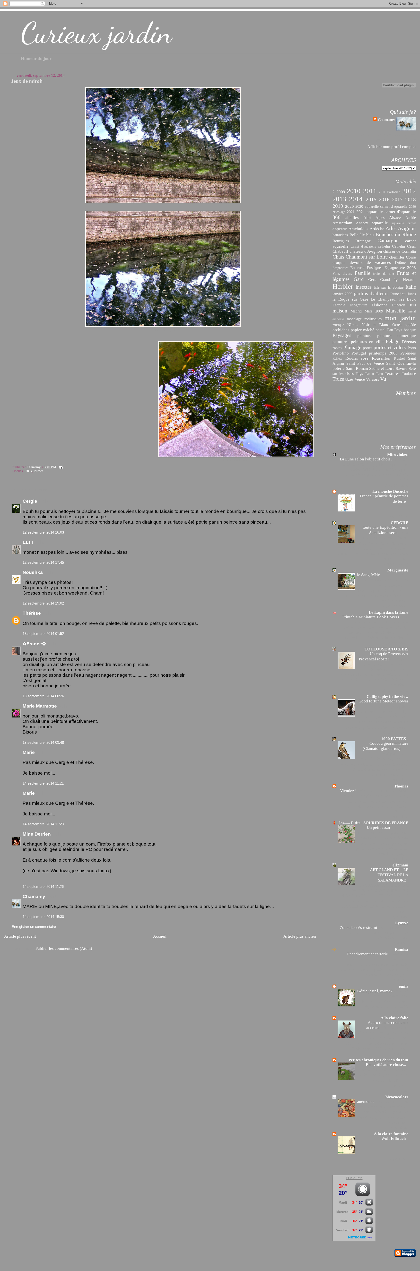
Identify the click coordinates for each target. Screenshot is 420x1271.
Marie (29, 752)
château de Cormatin (399, 251)
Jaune (394, 294)
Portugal (358, 353)
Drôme (400, 262)
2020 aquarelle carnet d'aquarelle (381, 206)
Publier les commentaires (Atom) (63, 948)
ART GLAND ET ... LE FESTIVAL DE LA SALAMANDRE (389, 874)
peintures (340, 341)
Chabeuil (340, 251)
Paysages (341, 335)
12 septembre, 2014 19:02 (43, 603)
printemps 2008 (383, 353)
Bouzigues (340, 241)
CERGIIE (399, 522)
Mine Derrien (37, 834)
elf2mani (400, 865)
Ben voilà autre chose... (386, 1064)
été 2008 (408, 267)
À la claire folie (394, 1018)
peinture (364, 335)
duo (413, 262)
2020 (349, 206)
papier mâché (362, 329)
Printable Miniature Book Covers (371, 617)
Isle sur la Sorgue (388, 287)
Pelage (392, 341)
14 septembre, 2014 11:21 (43, 783)
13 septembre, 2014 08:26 (43, 696)
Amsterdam (342, 222)
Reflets (337, 358)
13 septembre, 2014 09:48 (43, 742)
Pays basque (405, 329)
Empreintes (340, 268)
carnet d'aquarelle (363, 246)
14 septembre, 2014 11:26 (43, 886)
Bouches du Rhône (396, 234)
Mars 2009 (374, 311)
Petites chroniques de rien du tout (378, 1060)
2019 (337, 206)
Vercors (372, 379)
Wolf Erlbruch (394, 1138)
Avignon (407, 228)
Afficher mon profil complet (391, 146)
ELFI (28, 542)
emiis (403, 986)
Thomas (401, 786)
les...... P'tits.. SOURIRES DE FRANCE (373, 823)
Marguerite (397, 570)
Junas (411, 294)
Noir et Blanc (375, 324)
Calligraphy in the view (387, 696)
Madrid (356, 311)
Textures (392, 373)
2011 (369, 191)
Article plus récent (20, 936)
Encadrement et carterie (368, 954)
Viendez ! (349, 790)
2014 (29, 471)
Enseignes (374, 268)
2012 (409, 191)
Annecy (362, 223)
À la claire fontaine (391, 1134)
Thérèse (32, 613)
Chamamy (34, 896)
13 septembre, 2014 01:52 (43, 633)
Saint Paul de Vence (365, 363)
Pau (390, 330)
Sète (412, 368)
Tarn (379, 374)
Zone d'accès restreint (359, 927)
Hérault (409, 279)
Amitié (410, 218)
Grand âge (389, 279)
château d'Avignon (366, 251)
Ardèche (377, 228)
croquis (338, 262)
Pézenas (409, 341)
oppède (410, 325)
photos (336, 348)
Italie (410, 287)
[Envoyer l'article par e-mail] (60, 467)
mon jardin (400, 318)
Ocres (396, 325)
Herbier (342, 286)
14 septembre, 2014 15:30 (43, 917)
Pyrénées (408, 353)
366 (336, 217)
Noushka (33, 572)
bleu (370, 234)
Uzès (349, 379)
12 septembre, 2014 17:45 (43, 562)
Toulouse (409, 374)
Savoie (401, 368)
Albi (367, 217)
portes (367, 348)
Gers (372, 279)
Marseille (395, 311)
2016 (384, 199)
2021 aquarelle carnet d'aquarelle (386, 211)
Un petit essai (379, 827)
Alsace (395, 217)
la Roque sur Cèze (350, 299)
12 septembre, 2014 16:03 (43, 532)
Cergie (30, 501)
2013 (339, 199)
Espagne (391, 268)
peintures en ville (367, 341)
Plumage (352, 347)
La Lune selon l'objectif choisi (366, 459)
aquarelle (380, 222)
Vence (360, 379)
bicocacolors (396, 1097)
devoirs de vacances (370, 262)
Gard (359, 279)
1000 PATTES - (394, 738)
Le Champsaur (384, 299)
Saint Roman (357, 368)
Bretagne (363, 240)
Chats (338, 257)
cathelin (384, 246)
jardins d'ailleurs (371, 293)
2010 (353, 191)
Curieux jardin (96, 33)
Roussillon (381, 358)
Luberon (398, 305)
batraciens (340, 235)
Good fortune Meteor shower (383, 701)
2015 (371, 199)
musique (338, 325)
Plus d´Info (354, 1178)
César (411, 246)
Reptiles (351, 358)
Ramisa (401, 949)
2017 (397, 199)
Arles (390, 228)
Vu (383, 379)
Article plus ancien (299, 936)
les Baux (407, 299)
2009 (340, 191)
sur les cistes (342, 374)
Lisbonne (380, 305)
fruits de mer (383, 274)
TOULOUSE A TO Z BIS (386, 649)
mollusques (373, 319)
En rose (357, 267)
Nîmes (38, 471)
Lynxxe (401, 923)
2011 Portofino (389, 192)
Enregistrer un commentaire (34, 927)
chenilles (397, 257)
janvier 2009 (342, 294)
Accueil (159, 936)
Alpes (380, 218)
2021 (351, 212)
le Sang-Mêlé (369, 574)
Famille (362, 273)
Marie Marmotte (40, 706)
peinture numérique (396, 335)
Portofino (340, 353)
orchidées (340, 329)
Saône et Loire (381, 368)
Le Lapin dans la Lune (388, 612)
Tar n (369, 374)
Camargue (387, 240)
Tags (359, 374)
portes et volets (390, 347)
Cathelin (398, 246)
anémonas (366, 1101)
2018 (410, 199)
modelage (354, 319)
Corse (411, 257)
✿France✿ (35, 643)
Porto (412, 348)
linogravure (358, 305)
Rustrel (399, 358)
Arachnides (358, 228)
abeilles (352, 217)
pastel (381, 329)
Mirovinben (397, 454)
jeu (403, 293)
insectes (364, 287)
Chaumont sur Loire (367, 257)
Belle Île (357, 234)
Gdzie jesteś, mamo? (375, 991)
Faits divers (342, 273)
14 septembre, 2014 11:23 (43, 824)
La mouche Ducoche (390, 491)
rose (364, 358)
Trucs (338, 379)
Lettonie (338, 305)
